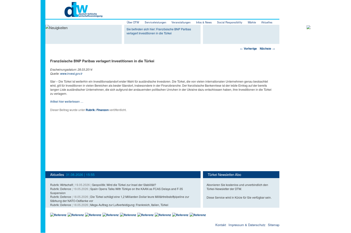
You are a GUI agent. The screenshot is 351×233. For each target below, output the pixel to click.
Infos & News (204, 22)
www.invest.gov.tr (71, 73)
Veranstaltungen (181, 22)
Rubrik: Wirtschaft (61, 185)
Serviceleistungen (155, 22)
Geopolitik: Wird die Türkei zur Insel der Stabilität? (124, 185)
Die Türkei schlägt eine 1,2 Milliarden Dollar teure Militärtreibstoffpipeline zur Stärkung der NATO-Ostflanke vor (119, 199)
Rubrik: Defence (60, 189)
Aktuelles (266, 22)
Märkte (252, 22)
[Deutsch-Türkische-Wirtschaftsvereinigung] (73, 14)
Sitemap (273, 224)
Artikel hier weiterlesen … (66, 101)
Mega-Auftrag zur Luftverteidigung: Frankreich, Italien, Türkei (129, 205)
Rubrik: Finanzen (97, 110)
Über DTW (133, 22)
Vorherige (248, 48)
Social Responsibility (229, 22)
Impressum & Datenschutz (247, 224)
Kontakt (220, 224)
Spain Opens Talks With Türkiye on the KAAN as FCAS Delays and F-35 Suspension (116, 191)
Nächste (267, 48)
